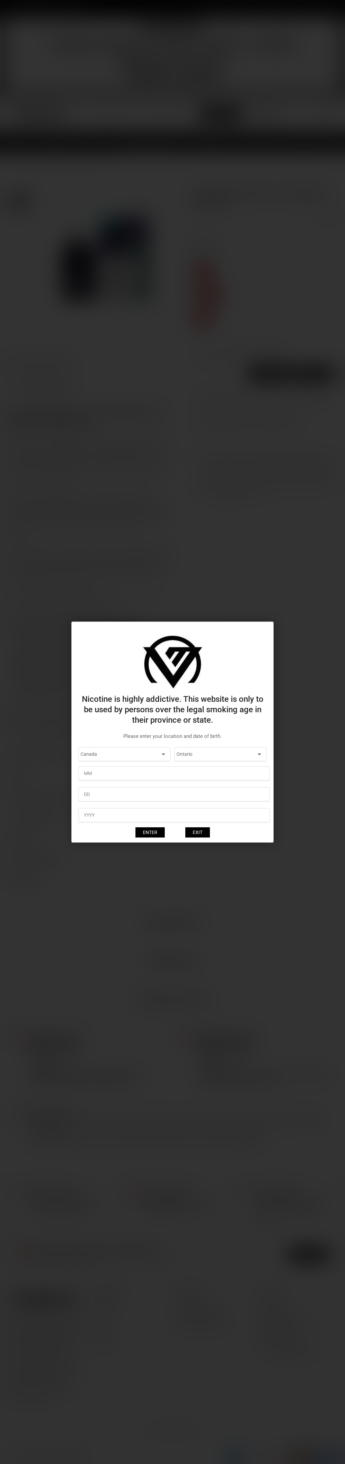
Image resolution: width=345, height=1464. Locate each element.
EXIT (197, 832)
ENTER (150, 832)
